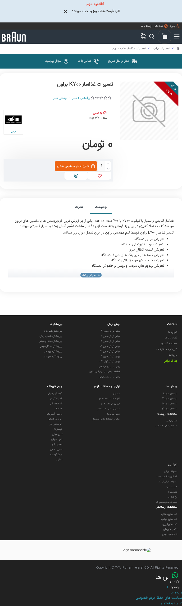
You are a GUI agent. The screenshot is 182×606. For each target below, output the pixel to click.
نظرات (79, 207)
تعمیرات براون (161, 49)
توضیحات (101, 207)
